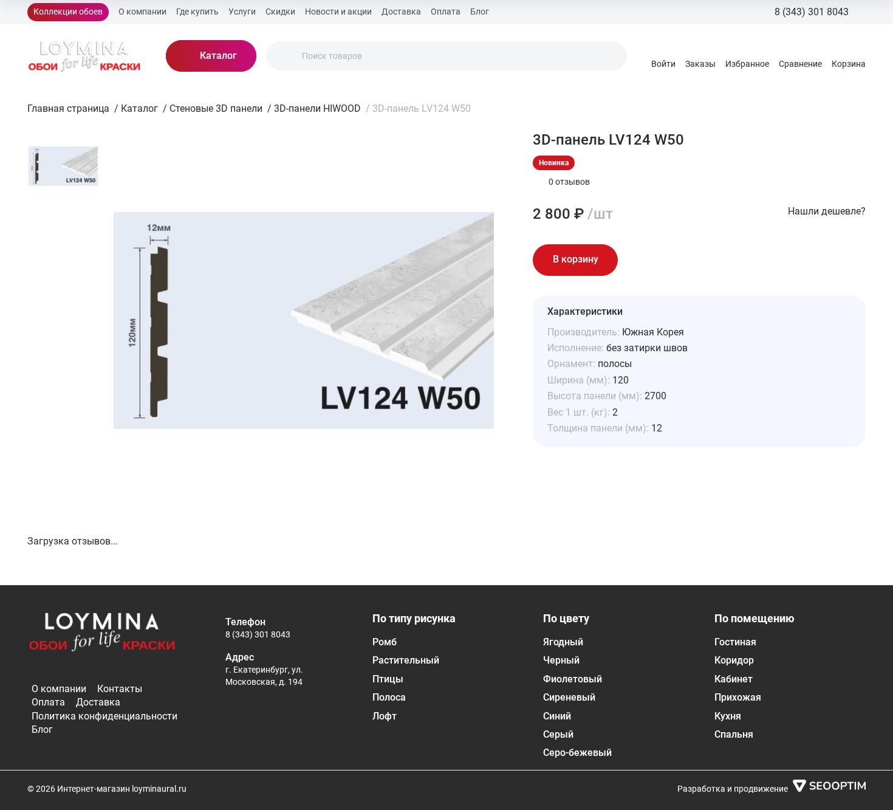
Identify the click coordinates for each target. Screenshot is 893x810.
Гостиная (735, 642)
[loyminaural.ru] (84, 56)
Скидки (280, 11)
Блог (479, 11)
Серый (558, 734)
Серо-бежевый (577, 752)
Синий (557, 716)
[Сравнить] (674, 260)
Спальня (733, 734)
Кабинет (733, 679)
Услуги (242, 11)
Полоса (389, 697)
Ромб (384, 642)
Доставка (401, 11)
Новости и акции (338, 11)
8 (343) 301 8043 (257, 634)
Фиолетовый (572, 679)
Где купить (197, 11)
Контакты (119, 689)
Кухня (727, 716)
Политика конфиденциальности (104, 716)
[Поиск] (285, 56)
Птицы (387, 679)
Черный (561, 660)
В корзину (575, 259)
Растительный (405, 660)
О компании (142, 11)
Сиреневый (569, 697)
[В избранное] (640, 260)
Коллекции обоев (68, 11)
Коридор (734, 660)
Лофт (384, 716)
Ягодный (563, 642)
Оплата (445, 11)
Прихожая (737, 697)
